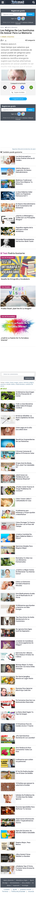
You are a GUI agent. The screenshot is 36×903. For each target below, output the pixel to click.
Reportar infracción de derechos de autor (24, 149)
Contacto (7, 889)
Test (4, 253)
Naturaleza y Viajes (21, 880)
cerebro (7, 382)
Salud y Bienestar (11, 27)
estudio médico (10, 384)
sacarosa (3, 384)
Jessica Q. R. (12, 44)
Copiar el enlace (19, 92)
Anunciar (31, 891)
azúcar (21, 382)
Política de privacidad (18, 891)
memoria (26, 382)
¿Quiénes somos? (25, 889)
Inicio (2, 27)
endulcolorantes (20, 384)
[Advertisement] (18, 135)
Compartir (31, 40)
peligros (31, 382)
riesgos (16, 382)
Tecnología (25, 885)
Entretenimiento (15, 883)
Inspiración (16, 885)
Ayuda (15, 889)
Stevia (11, 382)
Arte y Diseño (26, 883)
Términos (25, 22)
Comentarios (29, 378)
